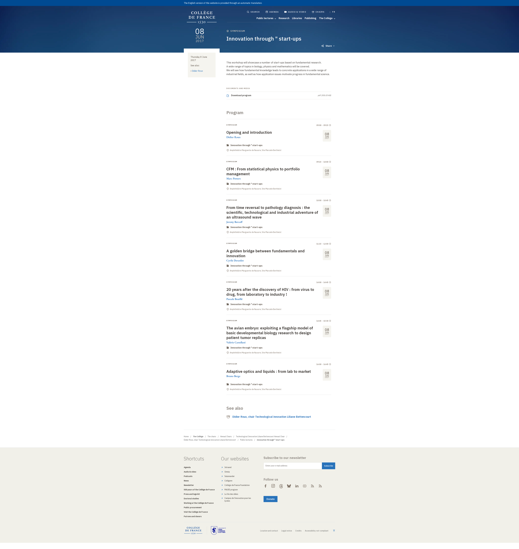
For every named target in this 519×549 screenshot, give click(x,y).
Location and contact (269, 531)
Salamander (229, 476)
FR (333, 12)
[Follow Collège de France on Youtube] (305, 486)
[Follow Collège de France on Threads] (281, 486)
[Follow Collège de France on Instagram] (273, 486)
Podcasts (188, 476)
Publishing (310, 18)
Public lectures (246, 440)
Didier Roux (197, 71)
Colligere (228, 480)
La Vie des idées (231, 494)
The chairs (211, 436)
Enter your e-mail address (276, 465)
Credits (298, 531)
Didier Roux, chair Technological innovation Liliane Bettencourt (271, 417)
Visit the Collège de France (196, 512)
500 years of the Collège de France (199, 489)
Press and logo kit (192, 494)
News (186, 480)
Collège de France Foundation (237, 485)
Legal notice (286, 531)
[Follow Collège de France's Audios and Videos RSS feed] (320, 486)
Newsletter (189, 485)
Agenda (274, 12)
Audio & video (297, 12)
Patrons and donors (193, 516)
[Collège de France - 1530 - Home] (201, 17)
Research (284, 18)
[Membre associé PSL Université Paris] (218, 530)
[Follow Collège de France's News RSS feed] (312, 486)
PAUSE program (231, 489)
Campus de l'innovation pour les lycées (237, 499)
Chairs (320, 12)
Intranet (228, 467)
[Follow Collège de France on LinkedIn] (297, 486)
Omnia (227, 472)
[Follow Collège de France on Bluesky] (289, 486)
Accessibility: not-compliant (316, 531)
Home (186, 436)
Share (329, 45)
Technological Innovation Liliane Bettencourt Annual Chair (260, 436)
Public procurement (193, 507)
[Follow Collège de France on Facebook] (265, 486)
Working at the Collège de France (199, 503)
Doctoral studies (191, 498)
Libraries (297, 18)
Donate (270, 499)
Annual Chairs (226, 436)
